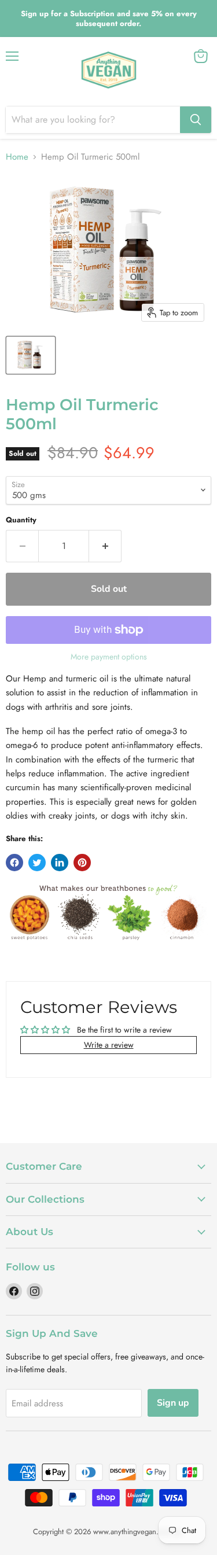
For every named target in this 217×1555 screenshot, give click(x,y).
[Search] (195, 119)
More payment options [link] (109, 656)
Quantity (21, 519)
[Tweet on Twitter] (37, 862)
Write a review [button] (109, 1045)
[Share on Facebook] (14, 862)
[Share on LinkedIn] (59, 862)
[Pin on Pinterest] (82, 862)
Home (17, 157)
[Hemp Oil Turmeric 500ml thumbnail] (30, 355)
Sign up (173, 1402)
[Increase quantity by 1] (105, 546)
